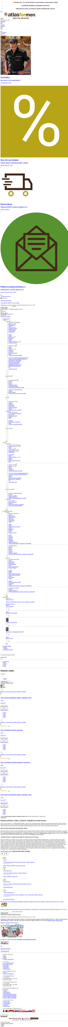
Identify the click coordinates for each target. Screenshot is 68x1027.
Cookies (5, 990)
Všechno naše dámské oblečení (15, 470)
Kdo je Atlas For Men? (8, 964)
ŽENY (4, 662)
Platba (4, 955)
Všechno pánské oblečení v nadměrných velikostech (19, 543)
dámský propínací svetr (30, 833)
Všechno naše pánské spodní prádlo (16, 387)
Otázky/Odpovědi (7, 993)
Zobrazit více (3, 817)
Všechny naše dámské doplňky (15, 505)
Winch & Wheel (6, 1006)
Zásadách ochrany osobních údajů (54, 920)
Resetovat (3, 21)
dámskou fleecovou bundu (46, 833)
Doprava (5, 956)
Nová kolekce (6, 318)
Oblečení (5, 663)
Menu (2, 18)
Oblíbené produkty (7, 646)
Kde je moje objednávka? (8, 973)
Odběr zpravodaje (7, 968)
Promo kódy (5, 989)
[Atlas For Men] (19, 18)
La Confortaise (6, 1003)
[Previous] (2, 29)
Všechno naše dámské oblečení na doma (16, 498)
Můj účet (5, 972)
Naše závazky (6, 966)
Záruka (4, 958)
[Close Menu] (7, 441)
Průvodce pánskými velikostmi (9, 996)
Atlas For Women (7, 1002)
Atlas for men (6, 661)
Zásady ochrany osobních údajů (10, 995)
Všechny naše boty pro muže (14, 410)
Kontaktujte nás (6, 991)
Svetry (4, 665)
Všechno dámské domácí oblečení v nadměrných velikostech (21, 591)
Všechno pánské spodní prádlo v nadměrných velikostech (20, 554)
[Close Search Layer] (2, 27)
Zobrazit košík (4, 657)
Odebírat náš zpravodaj (8, 649)
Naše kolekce (6, 967)
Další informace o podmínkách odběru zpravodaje (12, 309)
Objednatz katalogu (5, 648)
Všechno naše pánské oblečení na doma (16, 393)
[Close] (1, 11)
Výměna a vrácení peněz (8, 959)
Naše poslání (6, 965)
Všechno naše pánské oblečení (14, 355)
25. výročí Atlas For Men (8, 963)
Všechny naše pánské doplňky (14, 424)
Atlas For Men (6, 1001)
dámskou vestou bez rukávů (37, 834)
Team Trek (5, 1005)
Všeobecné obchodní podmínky (10, 994)
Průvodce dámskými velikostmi (9, 997)
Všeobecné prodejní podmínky (7, 1023)
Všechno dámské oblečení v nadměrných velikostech (19, 585)
